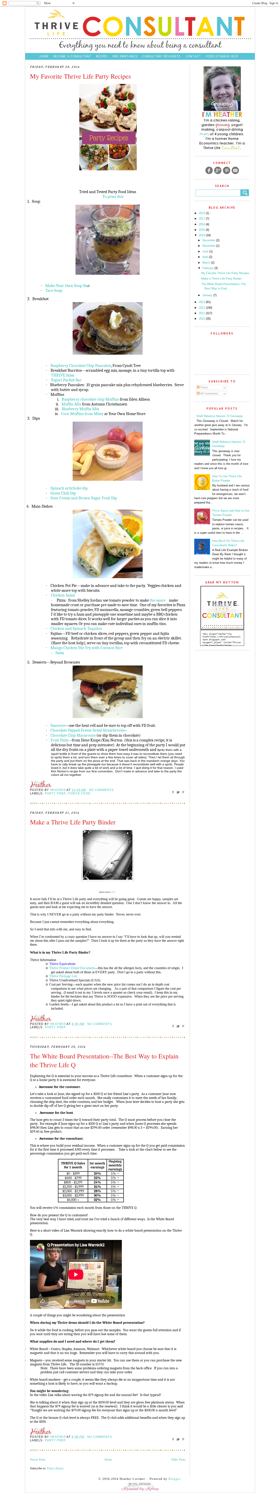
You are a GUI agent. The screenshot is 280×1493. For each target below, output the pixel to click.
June (205, 251)
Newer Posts (37, 1459)
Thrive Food (79, 793)
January (207, 295)
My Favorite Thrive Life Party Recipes (80, 76)
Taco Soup (53, 290)
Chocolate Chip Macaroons (73, 735)
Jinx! (113, 892)
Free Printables (125, 56)
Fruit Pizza (60, 740)
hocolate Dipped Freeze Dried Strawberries (89, 730)
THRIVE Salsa (62, 375)
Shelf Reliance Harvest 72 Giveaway (219, 416)
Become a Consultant (72, 56)
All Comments (209, 393)
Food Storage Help (222, 56)
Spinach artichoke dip (69, 488)
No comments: (102, 790)
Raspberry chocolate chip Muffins (90, 399)
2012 (202, 307)
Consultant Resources (161, 56)
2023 (202, 213)
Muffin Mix (71, 404)
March (206, 262)
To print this (112, 196)
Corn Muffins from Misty (82, 413)
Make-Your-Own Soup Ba (66, 285)
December (209, 240)
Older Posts (178, 1459)
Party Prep (55, 793)
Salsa (60, 652)
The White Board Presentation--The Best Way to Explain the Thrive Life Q (104, 1060)
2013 (202, 302)
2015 (202, 229)
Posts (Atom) (55, 1468)
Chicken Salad (63, 595)
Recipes (102, 56)
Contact (194, 56)
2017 (202, 218)
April (205, 257)
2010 (202, 318)
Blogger (174, 1479)
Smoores (58, 725)
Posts (204, 387)
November (209, 245)
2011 (202, 313)
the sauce (158, 600)
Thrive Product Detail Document (71, 968)
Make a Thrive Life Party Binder (73, 821)
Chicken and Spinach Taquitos (76, 628)
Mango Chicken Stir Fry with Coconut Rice (86, 647)
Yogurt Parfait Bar (66, 380)
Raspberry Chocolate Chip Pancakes (81, 365)
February (208, 268)
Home (44, 56)
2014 (202, 235)
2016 (202, 224)
